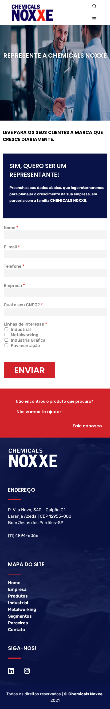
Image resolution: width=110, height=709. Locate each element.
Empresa (14, 285)
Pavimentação (25, 345)
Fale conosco (87, 426)
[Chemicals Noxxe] (37, 12)
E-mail (12, 246)
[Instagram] (27, 670)
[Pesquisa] (94, 6)
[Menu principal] (94, 18)
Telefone (14, 266)
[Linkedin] (11, 670)
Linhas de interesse (25, 324)
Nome (11, 227)
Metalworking (24, 334)
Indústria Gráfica (28, 340)
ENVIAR (29, 370)
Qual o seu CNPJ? (23, 304)
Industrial (21, 329)
